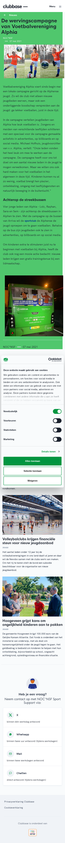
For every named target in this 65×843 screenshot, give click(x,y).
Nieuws (13, 15)
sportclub (30, 220)
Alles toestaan (32, 461)
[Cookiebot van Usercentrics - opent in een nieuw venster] (48, 360)
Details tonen (49, 451)
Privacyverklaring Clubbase (19, 801)
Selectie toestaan (33, 471)
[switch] (57, 420)
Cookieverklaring (13, 807)
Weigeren (32, 480)
